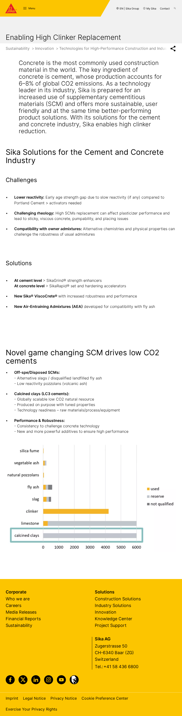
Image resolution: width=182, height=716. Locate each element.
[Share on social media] (172, 48)
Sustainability (18, 48)
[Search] (175, 8)
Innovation (45, 48)
